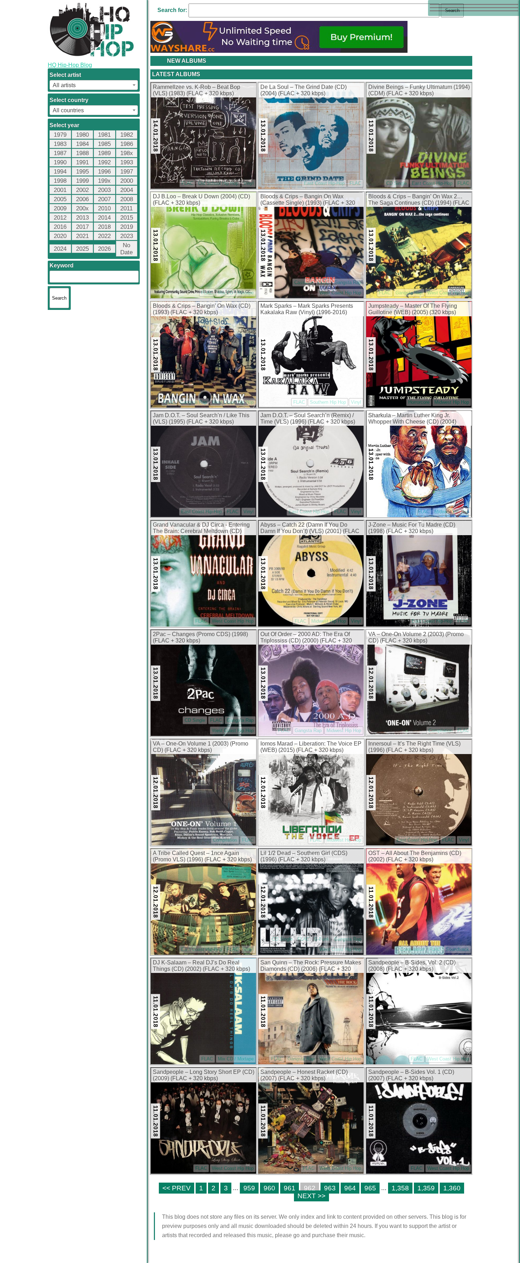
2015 (126, 217)
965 (370, 1188)
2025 (82, 248)
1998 (60, 180)
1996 (104, 171)
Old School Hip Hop (218, 183)
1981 (104, 134)
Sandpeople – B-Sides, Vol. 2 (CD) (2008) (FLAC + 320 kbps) (412, 965)
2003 (104, 190)
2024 (60, 248)
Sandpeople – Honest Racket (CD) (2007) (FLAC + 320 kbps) (304, 1075)
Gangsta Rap (347, 282)
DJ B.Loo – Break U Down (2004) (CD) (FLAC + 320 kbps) (201, 199)
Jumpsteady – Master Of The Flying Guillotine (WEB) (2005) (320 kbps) (412, 309)
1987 (60, 153)
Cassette (303, 282)
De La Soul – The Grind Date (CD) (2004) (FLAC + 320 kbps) (303, 90)
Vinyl (248, 183)
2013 (82, 217)
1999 (82, 180)
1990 (60, 162)
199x (104, 180)
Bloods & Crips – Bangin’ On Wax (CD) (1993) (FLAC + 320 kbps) (201, 309)
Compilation (440, 730)
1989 (104, 153)
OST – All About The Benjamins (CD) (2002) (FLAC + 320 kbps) (414, 856)
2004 (126, 190)
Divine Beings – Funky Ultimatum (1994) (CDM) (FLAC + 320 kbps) (419, 90)
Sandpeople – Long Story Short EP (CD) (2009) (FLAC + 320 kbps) (203, 1075)
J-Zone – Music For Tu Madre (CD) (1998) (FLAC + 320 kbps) (411, 528)
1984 (82, 144)
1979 (60, 134)
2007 (104, 199)
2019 (126, 226)
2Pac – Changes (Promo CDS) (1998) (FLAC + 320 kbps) (200, 637)
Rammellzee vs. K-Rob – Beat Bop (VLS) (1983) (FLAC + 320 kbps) (196, 90)
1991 (82, 162)
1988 (82, 153)
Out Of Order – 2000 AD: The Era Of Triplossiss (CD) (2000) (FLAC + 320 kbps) (306, 638)
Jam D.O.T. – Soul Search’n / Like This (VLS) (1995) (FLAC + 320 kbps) (201, 418)
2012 (60, 217)
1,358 (400, 1188)
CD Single (396, 183)
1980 (82, 134)
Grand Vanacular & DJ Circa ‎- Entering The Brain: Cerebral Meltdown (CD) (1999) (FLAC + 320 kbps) (201, 528)
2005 (60, 199)
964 (350, 1188)
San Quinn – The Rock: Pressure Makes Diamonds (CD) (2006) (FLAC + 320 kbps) (310, 966)
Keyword (62, 265)
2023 (126, 236)
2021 (82, 236)
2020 (60, 236)
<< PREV (176, 1188)
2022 (104, 236)
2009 (60, 208)
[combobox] (94, 85)
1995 (82, 171)
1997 (126, 171)
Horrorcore (418, 402)
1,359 (426, 1188)
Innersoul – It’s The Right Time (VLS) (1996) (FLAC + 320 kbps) (414, 747)
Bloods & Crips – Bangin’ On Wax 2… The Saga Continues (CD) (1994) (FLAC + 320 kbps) (418, 200)
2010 (104, 208)
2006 (82, 199)
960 (269, 1188)
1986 (126, 144)
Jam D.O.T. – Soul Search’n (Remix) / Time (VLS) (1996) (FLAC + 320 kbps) (307, 418)
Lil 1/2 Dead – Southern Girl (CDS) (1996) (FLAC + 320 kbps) (303, 856)
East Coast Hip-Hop (324, 183)
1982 (126, 134)
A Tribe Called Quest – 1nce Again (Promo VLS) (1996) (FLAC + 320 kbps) (202, 856)
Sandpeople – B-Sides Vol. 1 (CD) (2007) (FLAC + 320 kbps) (411, 1075)
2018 (104, 226)
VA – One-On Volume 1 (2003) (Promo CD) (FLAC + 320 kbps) (200, 747)
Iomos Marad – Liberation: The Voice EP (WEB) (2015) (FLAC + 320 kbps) (311, 747)
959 (249, 1188)
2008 (126, 199)
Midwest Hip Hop (451, 402)
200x (82, 208)
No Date (126, 249)
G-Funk (321, 939)
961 (289, 1188)
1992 (104, 162)
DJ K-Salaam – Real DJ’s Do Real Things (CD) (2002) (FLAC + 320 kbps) (201, 965)
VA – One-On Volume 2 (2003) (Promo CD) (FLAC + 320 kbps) (416, 637)
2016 (60, 226)
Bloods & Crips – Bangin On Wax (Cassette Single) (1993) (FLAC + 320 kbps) (307, 200)
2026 (104, 248)
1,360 (452, 1188)
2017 (82, 226)
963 (330, 1188)
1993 (126, 162)
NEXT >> (311, 1196)
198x (126, 153)
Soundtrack (457, 949)
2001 (60, 190)
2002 (82, 190)
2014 (104, 217)
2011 (126, 208)
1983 (60, 144)
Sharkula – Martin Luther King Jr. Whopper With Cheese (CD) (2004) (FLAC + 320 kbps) (412, 419)
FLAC (187, 183)
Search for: (172, 10)
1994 (60, 171)
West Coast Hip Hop (340, 292)
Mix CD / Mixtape (236, 292)
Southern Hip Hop (328, 402)
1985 (104, 144)
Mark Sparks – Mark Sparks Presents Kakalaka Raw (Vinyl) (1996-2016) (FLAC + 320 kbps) (306, 309)
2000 (126, 180)
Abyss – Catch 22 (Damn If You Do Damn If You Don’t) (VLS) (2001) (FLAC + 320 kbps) (309, 528)
